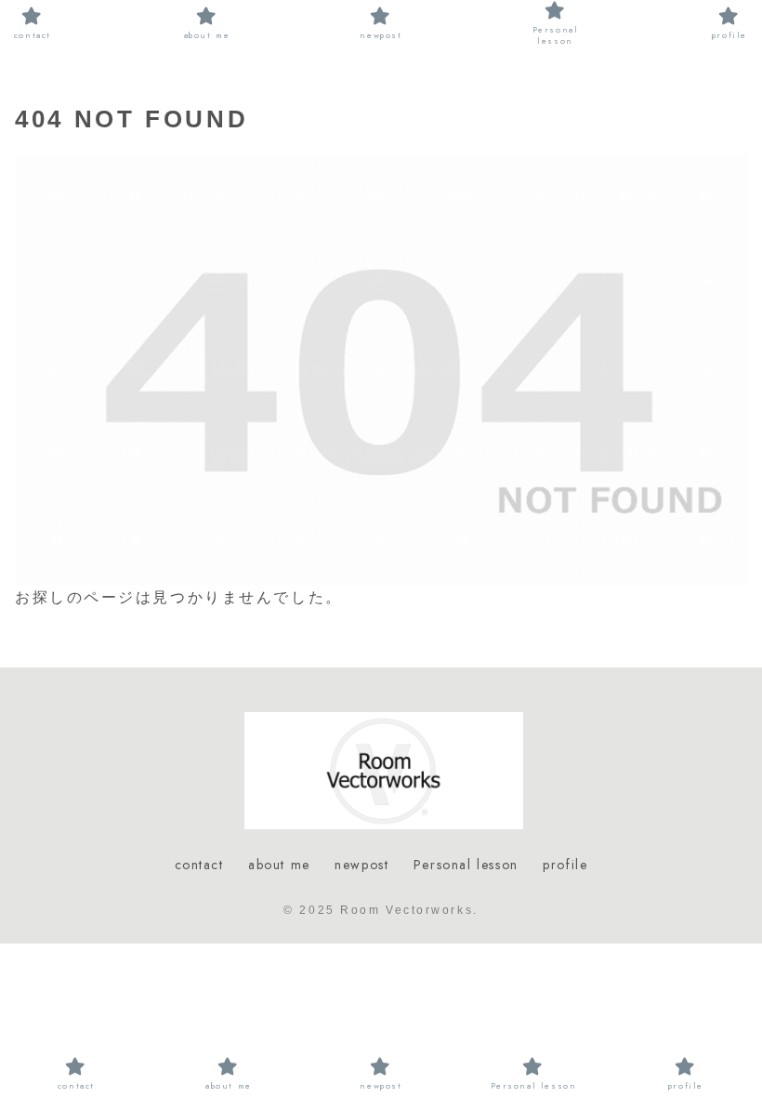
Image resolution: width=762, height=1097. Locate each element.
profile (565, 864)
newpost (361, 864)
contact (199, 864)
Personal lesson (466, 864)
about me (279, 864)
